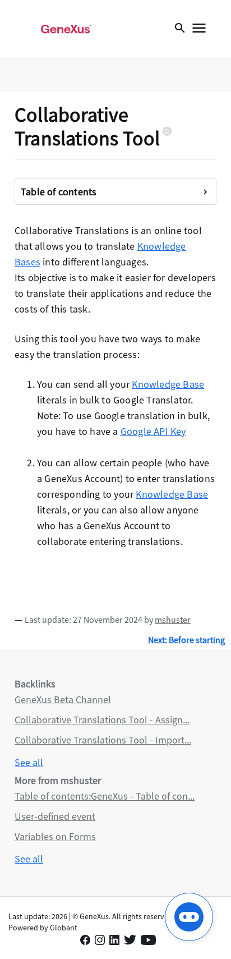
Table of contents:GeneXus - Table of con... (105, 796)
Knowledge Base (168, 384)
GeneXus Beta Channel (63, 699)
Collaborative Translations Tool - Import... (103, 739)
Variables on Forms (55, 836)
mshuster (173, 619)
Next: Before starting (186, 639)
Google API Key (153, 431)
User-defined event (55, 816)
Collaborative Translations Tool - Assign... (102, 719)
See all (29, 762)
